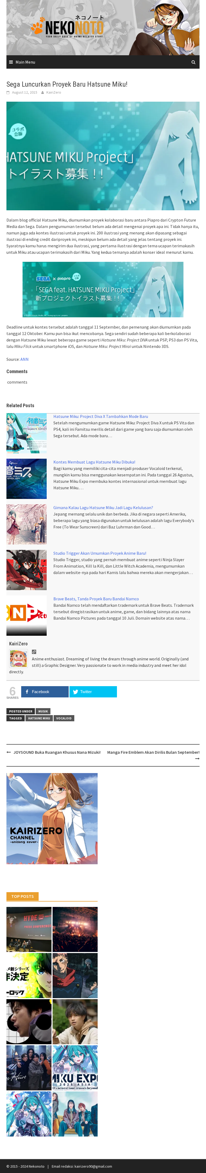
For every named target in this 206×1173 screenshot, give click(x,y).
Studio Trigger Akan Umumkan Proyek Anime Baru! (99, 553)
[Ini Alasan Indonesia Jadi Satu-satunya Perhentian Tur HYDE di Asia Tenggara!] (29, 929)
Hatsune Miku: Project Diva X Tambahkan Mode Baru (100, 416)
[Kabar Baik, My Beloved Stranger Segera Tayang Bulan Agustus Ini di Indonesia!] (75, 1021)
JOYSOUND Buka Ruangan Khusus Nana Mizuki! (57, 752)
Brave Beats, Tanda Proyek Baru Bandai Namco (96, 598)
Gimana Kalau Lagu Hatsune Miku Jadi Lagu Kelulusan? (103, 507)
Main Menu (25, 62)
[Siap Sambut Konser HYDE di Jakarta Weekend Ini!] (75, 929)
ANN (24, 359)
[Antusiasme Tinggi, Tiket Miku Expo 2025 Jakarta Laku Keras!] (75, 1067)
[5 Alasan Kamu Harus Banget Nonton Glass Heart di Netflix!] (29, 1067)
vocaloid (64, 718)
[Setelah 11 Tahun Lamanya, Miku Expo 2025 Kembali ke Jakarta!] (29, 1114)
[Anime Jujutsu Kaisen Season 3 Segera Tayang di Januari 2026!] (75, 975)
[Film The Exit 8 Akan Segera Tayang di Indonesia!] (29, 1021)
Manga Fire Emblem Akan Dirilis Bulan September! (153, 752)
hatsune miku (39, 718)
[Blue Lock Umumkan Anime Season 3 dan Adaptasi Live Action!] (29, 975)
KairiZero (53, 92)
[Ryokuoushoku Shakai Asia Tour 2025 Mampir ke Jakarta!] (75, 1114)
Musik (43, 711)
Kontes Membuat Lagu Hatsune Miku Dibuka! (94, 462)
